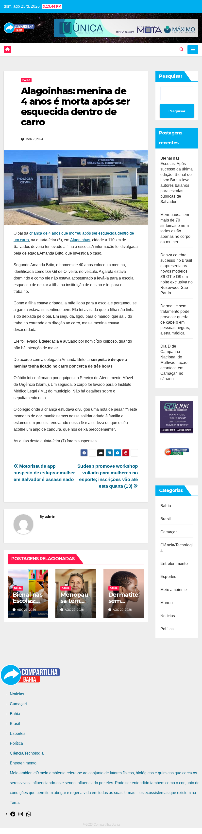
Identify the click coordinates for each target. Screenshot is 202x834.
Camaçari (169, 532)
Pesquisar (171, 76)
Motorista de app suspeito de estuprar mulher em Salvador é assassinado (44, 472)
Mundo (166, 603)
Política (167, 629)
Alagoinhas (80, 240)
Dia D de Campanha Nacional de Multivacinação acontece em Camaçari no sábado (173, 362)
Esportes (168, 577)
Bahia (26, 80)
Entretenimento (174, 563)
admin (50, 516)
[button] (182, 49)
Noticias (167, 616)
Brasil (165, 519)
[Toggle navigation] (192, 49)
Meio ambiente (173, 590)
